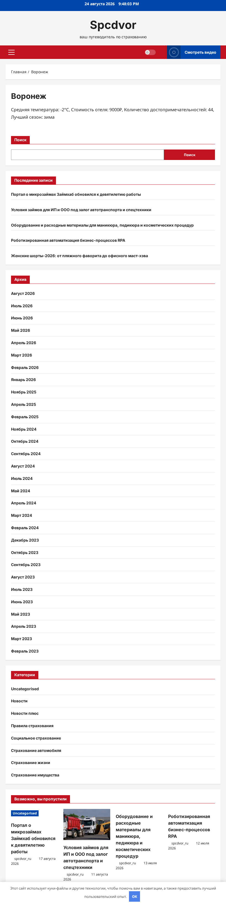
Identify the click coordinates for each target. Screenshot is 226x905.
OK (134, 896)
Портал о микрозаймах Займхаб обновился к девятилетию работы (76, 194)
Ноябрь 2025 (23, 392)
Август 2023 (23, 577)
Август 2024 (23, 466)
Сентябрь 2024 (26, 453)
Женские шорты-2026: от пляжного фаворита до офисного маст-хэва (79, 255)
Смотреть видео (200, 52)
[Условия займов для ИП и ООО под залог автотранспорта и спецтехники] (86, 824)
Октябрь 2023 (24, 552)
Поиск (20, 139)
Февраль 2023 (25, 651)
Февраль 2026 (25, 367)
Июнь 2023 (22, 601)
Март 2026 (21, 355)
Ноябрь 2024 (23, 429)
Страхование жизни (30, 762)
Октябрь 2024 (24, 441)
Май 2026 (20, 330)
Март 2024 (21, 515)
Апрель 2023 (23, 626)
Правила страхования (32, 725)
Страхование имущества (35, 775)
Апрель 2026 (23, 342)
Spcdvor (113, 25)
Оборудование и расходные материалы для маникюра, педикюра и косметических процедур (102, 225)
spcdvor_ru (22, 858)
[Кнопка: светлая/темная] (150, 52)
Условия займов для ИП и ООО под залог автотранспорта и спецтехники (81, 209)
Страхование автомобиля (36, 750)
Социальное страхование (36, 738)
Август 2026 (23, 293)
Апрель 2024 (23, 503)
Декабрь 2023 (25, 540)
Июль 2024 (22, 478)
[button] (11, 52)
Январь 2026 (23, 379)
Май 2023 (20, 614)
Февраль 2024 (25, 527)
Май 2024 (20, 490)
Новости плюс (25, 713)
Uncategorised (25, 688)
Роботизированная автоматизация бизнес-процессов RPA (68, 240)
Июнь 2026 (22, 318)
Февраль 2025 (25, 416)
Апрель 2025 (23, 404)
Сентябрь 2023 (26, 564)
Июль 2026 (22, 305)
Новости (19, 701)
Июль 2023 (22, 589)
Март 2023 (21, 638)
